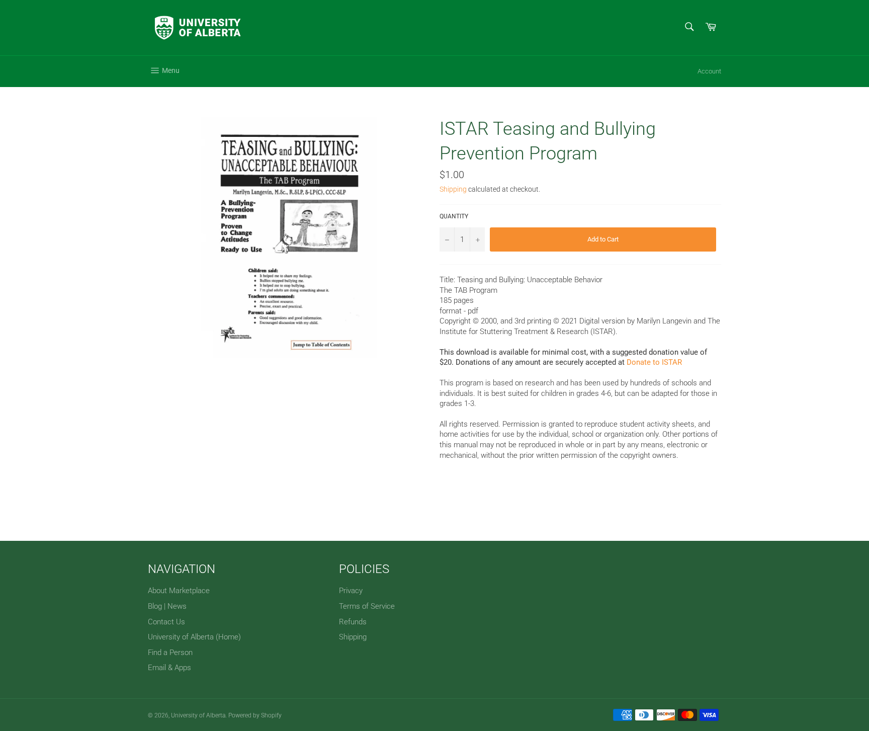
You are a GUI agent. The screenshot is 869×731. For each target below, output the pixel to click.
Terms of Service (367, 606)
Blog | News (167, 606)
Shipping (453, 189)
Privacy (351, 590)
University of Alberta (198, 715)
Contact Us (166, 621)
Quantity (454, 216)
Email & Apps (169, 667)
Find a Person (170, 652)
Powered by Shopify (255, 715)
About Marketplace (179, 590)
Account (709, 71)
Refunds (353, 621)
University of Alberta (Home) (194, 636)
